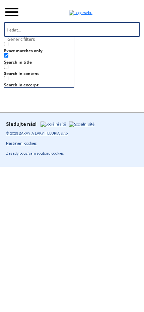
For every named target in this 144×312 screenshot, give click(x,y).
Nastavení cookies (21, 144)
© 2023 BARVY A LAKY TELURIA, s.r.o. (37, 134)
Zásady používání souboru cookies (35, 154)
